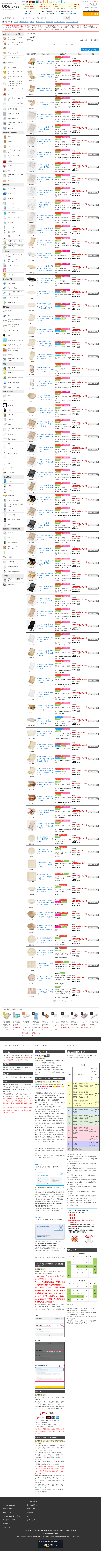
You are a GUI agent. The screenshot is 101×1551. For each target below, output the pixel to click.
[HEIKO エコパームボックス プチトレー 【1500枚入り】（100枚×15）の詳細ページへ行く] (93, 721)
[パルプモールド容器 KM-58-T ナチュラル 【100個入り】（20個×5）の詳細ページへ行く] (93, 243)
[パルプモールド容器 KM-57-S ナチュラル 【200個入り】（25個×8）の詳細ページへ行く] (93, 601)
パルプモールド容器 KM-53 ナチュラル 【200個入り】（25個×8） (45, 487)
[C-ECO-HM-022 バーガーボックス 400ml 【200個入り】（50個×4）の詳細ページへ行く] (93, 356)
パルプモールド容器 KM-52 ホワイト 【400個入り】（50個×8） (45, 142)
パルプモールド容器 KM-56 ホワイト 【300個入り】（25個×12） (45, 205)
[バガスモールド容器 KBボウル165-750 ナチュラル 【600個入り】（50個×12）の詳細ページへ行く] (93, 915)
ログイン (88, 1)
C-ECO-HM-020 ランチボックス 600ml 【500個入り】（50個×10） (45, 331)
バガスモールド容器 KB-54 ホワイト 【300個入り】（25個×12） (45, 694)
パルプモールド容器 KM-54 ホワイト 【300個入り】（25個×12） (45, 167)
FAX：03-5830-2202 (68, 13)
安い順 (90, 40)
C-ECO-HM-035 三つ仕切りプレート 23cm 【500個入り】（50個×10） (45, 940)
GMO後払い (38, 1217)
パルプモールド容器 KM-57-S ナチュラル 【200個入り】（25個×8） (45, 601)
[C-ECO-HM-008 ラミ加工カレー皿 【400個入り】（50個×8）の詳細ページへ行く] (93, 293)
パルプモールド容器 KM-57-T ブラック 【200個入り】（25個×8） (45, 626)
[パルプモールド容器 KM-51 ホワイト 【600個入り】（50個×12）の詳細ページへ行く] (93, 129)
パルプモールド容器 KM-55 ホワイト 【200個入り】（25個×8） (45, 192)
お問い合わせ (28, 13)
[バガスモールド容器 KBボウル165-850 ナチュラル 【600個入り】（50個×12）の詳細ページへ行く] (93, 927)
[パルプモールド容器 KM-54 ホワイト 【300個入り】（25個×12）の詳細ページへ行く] (93, 167)
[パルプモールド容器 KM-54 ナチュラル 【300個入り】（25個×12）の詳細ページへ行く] (93, 512)
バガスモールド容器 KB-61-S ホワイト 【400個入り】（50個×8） (45, 785)
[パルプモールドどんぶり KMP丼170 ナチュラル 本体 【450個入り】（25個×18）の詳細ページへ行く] (93, 397)
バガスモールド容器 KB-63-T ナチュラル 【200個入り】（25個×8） (45, 826)
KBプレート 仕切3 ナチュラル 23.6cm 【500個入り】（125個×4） (45, 978)
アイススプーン (23, 22)
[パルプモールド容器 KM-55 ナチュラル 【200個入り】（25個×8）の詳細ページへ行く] (93, 550)
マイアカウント (91, 5)
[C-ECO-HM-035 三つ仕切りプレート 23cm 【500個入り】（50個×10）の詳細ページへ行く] (93, 940)
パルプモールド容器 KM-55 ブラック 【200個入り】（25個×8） (45, 563)
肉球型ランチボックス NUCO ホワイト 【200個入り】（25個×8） (45, 383)
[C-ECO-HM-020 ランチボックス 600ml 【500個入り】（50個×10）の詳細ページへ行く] (93, 331)
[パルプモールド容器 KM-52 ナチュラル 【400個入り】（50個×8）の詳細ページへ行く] (93, 462)
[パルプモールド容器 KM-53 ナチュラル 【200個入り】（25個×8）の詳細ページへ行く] (93, 487)
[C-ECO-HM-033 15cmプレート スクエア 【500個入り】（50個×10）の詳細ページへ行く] (93, 864)
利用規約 (5, 1523)
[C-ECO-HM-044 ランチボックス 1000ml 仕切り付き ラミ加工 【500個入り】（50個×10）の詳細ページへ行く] (93, 771)
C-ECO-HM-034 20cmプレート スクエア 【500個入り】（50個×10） (45, 877)
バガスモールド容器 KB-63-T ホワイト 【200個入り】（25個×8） (45, 812)
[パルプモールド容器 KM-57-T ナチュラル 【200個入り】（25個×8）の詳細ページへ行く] (93, 613)
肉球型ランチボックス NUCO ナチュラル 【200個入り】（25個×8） (45, 369)
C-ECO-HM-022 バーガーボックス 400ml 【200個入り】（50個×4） (45, 356)
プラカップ (49, 22)
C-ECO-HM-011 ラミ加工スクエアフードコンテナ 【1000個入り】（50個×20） (45, 306)
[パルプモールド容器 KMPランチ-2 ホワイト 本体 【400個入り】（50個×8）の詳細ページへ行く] (93, 255)
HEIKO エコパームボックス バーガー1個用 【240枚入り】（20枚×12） (45, 734)
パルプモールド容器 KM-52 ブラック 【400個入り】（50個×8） (45, 474)
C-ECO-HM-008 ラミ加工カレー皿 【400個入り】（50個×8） (45, 293)
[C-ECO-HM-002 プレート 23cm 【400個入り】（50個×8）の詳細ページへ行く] (93, 852)
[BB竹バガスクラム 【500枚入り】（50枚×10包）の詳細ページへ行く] (93, 103)
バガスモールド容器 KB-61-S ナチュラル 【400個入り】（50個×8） (45, 798)
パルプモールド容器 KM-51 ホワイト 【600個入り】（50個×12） (45, 129)
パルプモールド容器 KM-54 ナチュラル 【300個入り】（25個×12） (45, 512)
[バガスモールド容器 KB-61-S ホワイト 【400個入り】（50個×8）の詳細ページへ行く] (93, 784)
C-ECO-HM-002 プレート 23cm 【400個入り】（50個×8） (45, 852)
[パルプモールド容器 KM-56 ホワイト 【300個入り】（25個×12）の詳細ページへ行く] (93, 205)
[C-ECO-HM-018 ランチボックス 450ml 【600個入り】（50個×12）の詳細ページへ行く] (93, 318)
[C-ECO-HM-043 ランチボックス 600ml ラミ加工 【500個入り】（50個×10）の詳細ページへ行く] (93, 759)
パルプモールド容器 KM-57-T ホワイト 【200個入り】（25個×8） (45, 230)
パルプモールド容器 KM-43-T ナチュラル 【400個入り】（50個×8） (45, 424)
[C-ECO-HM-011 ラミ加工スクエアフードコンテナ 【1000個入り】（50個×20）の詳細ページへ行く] (93, 306)
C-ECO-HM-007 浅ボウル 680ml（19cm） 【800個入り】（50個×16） (45, 889)
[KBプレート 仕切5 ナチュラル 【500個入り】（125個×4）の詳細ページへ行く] (93, 992)
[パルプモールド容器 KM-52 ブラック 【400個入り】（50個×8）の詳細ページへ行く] (93, 474)
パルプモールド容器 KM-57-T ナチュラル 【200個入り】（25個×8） (45, 613)
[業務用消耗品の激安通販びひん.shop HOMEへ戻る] (11, 7)
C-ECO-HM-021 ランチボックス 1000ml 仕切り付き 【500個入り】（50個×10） (45, 344)
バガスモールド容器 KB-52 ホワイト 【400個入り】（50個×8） (45, 667)
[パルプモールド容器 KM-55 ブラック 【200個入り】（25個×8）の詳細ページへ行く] (93, 563)
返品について (7, 1512)
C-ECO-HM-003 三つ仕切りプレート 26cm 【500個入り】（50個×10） (45, 953)
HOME (27, 33)
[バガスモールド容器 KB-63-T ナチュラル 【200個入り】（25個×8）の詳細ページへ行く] (93, 826)
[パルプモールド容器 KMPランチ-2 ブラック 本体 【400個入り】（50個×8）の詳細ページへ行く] (93, 280)
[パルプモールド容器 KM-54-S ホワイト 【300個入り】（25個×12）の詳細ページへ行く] (93, 179)
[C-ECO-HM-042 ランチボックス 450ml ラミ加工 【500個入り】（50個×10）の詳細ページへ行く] (93, 746)
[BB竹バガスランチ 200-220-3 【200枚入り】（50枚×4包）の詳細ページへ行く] (93, 76)
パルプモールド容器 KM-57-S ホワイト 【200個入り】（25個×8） (45, 217)
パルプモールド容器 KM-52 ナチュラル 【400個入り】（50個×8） (45, 462)
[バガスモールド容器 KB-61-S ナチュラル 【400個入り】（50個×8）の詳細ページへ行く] (93, 798)
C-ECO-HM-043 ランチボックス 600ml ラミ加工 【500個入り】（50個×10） (45, 759)
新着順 (96, 40)
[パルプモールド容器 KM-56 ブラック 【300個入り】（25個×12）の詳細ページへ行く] (93, 588)
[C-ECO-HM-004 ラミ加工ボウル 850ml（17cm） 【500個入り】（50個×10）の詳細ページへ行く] (93, 902)
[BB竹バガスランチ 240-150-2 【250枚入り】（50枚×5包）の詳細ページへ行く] (93, 62)
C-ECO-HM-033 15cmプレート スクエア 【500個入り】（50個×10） (45, 864)
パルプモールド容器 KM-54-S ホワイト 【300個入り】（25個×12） (45, 179)
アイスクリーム (40, 22)
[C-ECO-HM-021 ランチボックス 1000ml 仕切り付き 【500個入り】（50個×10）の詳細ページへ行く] (93, 344)
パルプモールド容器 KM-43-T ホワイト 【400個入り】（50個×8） (45, 116)
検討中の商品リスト (33, 1505)
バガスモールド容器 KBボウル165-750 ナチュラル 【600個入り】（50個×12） (45, 915)
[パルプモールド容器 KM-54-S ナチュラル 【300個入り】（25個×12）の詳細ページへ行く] (93, 537)
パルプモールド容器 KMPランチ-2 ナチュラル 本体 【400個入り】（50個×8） (45, 268)
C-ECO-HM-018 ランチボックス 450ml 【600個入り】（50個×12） (45, 318)
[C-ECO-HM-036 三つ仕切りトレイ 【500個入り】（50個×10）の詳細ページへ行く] (93, 965)
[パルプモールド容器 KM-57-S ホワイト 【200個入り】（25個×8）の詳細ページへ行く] (93, 217)
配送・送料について (9, 1509)
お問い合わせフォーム (18, 1087)
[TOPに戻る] (50, 1039)
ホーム (5, 1501)
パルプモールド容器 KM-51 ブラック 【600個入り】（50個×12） (45, 449)
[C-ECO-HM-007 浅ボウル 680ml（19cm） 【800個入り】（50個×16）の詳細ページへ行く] (93, 889)
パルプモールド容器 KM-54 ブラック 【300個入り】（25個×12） (45, 525)
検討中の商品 (92, 10)
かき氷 (16, 22)
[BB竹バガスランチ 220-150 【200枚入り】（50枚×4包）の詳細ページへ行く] (93, 89)
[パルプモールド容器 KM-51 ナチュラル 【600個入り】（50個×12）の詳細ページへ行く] (93, 436)
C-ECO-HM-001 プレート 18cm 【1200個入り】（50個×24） (45, 839)
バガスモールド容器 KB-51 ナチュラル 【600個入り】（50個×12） (45, 653)
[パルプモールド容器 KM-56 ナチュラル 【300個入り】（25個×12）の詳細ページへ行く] (93, 575)
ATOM (9, 1527)
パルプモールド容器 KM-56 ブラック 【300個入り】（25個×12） (45, 588)
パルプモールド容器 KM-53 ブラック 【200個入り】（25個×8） (45, 500)
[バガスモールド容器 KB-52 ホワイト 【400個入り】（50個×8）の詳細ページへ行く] (93, 666)
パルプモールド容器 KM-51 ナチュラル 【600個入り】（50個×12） (45, 436)
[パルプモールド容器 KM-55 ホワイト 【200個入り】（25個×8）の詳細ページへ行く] (93, 192)
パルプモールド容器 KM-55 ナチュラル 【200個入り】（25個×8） (45, 550)
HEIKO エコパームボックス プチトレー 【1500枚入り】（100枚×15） (45, 721)
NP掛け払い (38, 1164)
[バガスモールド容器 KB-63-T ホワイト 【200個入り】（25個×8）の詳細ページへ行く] (93, 812)
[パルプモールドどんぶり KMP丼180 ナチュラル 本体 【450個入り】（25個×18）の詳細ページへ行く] (93, 411)
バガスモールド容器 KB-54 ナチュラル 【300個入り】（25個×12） (45, 708)
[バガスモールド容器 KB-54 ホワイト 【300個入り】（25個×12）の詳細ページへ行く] (93, 694)
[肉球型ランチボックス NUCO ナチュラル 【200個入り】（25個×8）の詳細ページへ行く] (93, 369)
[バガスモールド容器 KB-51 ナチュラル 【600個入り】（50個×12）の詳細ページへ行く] (93, 653)
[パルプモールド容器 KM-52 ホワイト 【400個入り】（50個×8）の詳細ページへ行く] (93, 141)
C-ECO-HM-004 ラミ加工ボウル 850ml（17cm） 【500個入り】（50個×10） (45, 902)
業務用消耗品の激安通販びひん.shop (52, 1530)
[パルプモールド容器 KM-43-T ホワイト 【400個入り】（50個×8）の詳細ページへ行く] (93, 116)
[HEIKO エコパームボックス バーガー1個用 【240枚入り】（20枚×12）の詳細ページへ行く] (93, 733)
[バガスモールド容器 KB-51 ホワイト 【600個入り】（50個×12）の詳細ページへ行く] (93, 639)
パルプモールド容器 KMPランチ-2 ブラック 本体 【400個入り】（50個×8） (45, 281)
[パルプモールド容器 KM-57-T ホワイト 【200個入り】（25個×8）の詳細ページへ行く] (93, 230)
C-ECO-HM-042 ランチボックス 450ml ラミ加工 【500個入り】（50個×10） (45, 746)
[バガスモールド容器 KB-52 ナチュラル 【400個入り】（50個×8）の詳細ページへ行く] (93, 680)
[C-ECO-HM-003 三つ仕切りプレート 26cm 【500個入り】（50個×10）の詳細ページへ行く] (93, 953)
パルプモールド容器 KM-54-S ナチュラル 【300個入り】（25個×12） (45, 538)
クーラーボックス (59, 22)
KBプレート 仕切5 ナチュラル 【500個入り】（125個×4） (45, 992)
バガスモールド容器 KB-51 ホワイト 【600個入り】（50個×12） (45, 639)
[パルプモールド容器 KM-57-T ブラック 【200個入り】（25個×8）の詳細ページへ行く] (93, 626)
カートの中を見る (92, 14)
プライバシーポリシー (10, 1520)
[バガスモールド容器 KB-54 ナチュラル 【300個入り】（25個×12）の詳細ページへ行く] (93, 708)
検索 (67, 18)
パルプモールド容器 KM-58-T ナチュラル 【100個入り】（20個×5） (45, 243)
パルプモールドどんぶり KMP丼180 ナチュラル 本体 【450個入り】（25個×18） (45, 411)
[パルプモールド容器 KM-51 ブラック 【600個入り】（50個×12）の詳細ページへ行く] (93, 449)
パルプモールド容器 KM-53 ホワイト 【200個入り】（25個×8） (45, 154)
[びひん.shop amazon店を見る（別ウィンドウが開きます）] (50, 1544)
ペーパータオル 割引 (72, 22)
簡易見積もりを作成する (90, 50)
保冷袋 (32, 22)
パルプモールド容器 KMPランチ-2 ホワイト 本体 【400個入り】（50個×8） (45, 255)
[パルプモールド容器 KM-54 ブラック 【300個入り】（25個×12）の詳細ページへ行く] (93, 525)
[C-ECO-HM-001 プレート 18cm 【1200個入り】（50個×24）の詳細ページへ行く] (93, 839)
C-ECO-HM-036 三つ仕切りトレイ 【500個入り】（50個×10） (45, 965)
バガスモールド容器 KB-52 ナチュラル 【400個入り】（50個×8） (45, 680)
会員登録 (30, 1512)
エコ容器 (33, 33)
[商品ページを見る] (31, 61)
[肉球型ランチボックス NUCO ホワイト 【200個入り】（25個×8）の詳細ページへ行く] (93, 383)
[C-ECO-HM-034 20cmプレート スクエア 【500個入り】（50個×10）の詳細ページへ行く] (93, 877)
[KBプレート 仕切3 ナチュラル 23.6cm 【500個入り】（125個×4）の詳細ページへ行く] (93, 978)
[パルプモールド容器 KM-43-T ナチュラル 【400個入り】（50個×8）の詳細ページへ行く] (93, 424)
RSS (4, 1527)
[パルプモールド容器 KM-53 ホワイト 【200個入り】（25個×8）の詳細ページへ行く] (93, 154)
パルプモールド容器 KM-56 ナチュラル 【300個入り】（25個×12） (45, 575)
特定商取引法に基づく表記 (11, 1516)
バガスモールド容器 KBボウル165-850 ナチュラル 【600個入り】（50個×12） (45, 927)
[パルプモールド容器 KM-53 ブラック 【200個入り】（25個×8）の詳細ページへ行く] (93, 500)
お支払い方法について (10, 1505)
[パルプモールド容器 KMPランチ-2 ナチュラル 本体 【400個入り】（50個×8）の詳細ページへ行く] (93, 268)
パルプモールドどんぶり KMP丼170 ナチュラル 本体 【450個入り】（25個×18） (45, 397)
